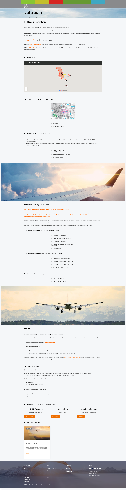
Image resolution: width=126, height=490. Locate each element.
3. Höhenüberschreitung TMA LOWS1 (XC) (63, 264)
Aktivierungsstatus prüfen (35, 44)
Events (68, 5)
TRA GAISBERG (56, 123)
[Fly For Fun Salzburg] (26, 5)
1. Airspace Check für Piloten (59, 278)
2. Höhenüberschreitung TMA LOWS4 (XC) (63, 261)
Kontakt (85, 5)
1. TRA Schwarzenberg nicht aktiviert (61, 258)
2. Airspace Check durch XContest (61, 281)
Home (51, 5)
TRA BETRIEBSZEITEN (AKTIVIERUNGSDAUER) (57, 158)
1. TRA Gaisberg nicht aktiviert (60, 235)
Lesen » (27, 453)
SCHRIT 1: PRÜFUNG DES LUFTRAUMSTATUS (58, 151)
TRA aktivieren (32, 47)
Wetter (63, 5)
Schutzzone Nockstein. (50, 342)
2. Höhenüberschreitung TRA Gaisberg (62, 238)
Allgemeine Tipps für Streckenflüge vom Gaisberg (61, 268)
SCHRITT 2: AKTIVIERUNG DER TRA (61, 154)
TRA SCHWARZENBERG (58, 126)
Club (79, 5)
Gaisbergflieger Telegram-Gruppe (72, 357)
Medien (73, 5)
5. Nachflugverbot (57, 248)
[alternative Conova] (75, 471)
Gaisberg (56, 5)
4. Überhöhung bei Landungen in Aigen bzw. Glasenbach (62, 245)
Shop (99, 5)
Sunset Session (31, 444)
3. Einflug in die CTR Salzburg (59, 241)
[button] (63, 123)
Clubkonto (92, 5)
